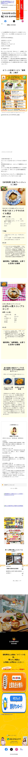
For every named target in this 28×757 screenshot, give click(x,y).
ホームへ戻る (14, 488)
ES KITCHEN (14, 754)
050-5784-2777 (15, 739)
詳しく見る (15, 580)
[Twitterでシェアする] (14, 21)
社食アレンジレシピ (9, 484)
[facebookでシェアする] (5, 21)
